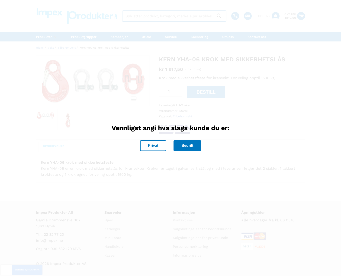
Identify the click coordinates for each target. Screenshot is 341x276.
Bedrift (187, 145)
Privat (153, 145)
